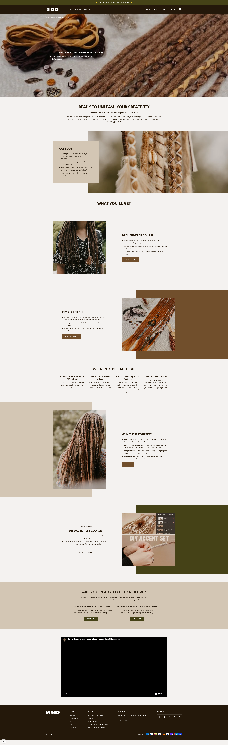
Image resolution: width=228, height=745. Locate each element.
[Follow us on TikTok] (179, 716)
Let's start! (137, 619)
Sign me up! (90, 619)
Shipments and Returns (96, 716)
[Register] (144, 720)
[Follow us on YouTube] (174, 716)
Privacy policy (92, 722)
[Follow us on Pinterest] (169, 716)
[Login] (175, 9)
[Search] (171, 9)
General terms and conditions (98, 725)
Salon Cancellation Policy (96, 728)
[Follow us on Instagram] (164, 716)
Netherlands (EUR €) (152, 9)
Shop (64, 9)
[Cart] (179, 9)
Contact (72, 725)
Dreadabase (88, 9)
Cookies (90, 719)
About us (73, 716)
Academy (78, 9)
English (163, 9)
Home (48, 17)
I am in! (128, 464)
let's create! (130, 259)
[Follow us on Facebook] (159, 716)
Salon (70, 9)
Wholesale (73, 728)
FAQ (71, 722)
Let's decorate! (71, 336)
